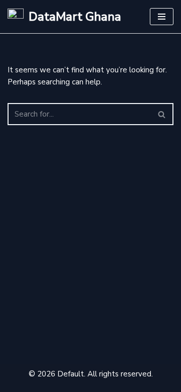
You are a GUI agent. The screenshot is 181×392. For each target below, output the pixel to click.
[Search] (162, 114)
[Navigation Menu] (161, 16)
